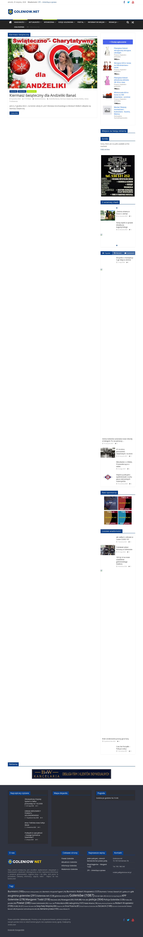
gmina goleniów (24, 895)
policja (96, 899)
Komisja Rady (116, 896)
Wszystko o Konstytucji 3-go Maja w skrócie (124, 259)
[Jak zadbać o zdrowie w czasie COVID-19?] (108, 536)
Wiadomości (19, 22)
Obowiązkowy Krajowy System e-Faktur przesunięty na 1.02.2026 (34, 801)
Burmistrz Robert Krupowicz (83, 891)
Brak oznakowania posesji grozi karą (115, 739)
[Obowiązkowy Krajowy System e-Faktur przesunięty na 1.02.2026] (17, 798)
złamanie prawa (49, 909)
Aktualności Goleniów (69, 862)
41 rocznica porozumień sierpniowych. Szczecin (124, 451)
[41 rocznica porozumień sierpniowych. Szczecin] (108, 448)
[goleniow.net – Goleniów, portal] (10, 22)
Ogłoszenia (19, 27)
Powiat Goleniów (67, 858)
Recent (119, 253)
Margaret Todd (38, 899)
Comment (130, 253)
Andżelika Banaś (54, 99)
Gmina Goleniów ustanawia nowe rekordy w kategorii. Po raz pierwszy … (117, 440)
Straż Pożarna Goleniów (89, 906)
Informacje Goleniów (69, 866)
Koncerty (13, 91)
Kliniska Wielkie (79, 99)
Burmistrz (16, 891)
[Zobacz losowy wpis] (132, 22)
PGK (85, 900)
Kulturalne (22, 91)
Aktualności (34, 22)
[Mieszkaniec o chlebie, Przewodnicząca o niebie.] (108, 460)
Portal (81, 22)
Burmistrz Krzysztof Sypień (54, 891)
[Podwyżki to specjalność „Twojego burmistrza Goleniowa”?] (17, 832)
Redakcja (113, 22)
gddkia (126, 892)
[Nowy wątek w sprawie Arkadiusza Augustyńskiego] (108, 223)
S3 (15, 906)
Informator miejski (96, 22)
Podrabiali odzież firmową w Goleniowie (124, 548)
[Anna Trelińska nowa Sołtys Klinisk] (17, 822)
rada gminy (76, 903)
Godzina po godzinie (103, 798)
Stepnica (60, 906)
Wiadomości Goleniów (69, 869)
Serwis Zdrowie (30, 906)
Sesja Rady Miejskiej (46, 906)
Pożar (51, 903)
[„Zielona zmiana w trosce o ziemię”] (108, 212)
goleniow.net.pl (62, 896)
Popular (107, 253)
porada (12, 903)
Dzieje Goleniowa (65, 22)
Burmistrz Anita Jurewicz (33, 892)
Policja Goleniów (114, 899)
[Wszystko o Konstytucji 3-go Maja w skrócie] (108, 256)
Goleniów (81, 895)
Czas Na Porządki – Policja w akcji (123, 747)
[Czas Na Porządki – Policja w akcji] (108, 745)
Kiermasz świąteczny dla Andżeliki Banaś (42, 95)
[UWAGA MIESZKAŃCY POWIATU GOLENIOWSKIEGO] (17, 810)
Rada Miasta (91, 903)
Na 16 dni (114, 798)
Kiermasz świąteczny (66, 99)
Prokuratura (61, 903)
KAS (108, 896)
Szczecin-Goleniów (119, 906)
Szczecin (105, 905)
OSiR (78, 899)
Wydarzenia (49, 22)
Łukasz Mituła (64, 909)
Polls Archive (105, 149)
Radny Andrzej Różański (106, 903)
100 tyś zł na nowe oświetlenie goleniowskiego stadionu (123, 560)
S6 (21, 906)
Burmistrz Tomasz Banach (111, 892)
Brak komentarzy (39, 99)
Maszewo (55, 900)
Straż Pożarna (72, 906)
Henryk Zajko (100, 896)
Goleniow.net (45, 895)
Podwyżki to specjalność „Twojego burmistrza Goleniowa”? (33, 835)
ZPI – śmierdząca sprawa (47, 2)
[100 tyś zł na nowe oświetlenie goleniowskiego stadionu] (108, 556)
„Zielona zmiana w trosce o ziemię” (123, 212)
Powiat (23, 902)
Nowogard (67, 899)
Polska (128, 900)
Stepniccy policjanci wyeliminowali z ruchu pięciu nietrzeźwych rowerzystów (124, 478)
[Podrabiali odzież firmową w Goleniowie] (108, 546)
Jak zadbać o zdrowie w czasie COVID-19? (124, 538)
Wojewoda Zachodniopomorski (27, 909)
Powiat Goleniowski (39, 903)
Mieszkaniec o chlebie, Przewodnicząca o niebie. (124, 464)
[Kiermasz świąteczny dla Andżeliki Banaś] (52, 40)
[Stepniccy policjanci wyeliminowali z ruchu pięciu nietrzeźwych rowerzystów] (108, 473)
